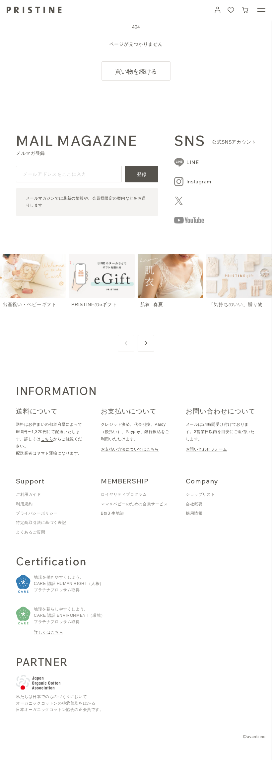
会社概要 (194, 504)
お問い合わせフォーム (206, 449)
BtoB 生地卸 (112, 513)
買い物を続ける (136, 71)
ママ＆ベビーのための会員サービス (134, 504)
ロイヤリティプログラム (124, 494)
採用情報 (194, 513)
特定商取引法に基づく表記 (41, 522)
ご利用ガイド (28, 494)
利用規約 (24, 504)
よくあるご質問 (30, 532)
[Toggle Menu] (261, 10)
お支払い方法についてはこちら (130, 449)
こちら (47, 439)
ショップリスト (200, 494)
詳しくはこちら (48, 632)
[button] (245, 10)
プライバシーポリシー (37, 513)
